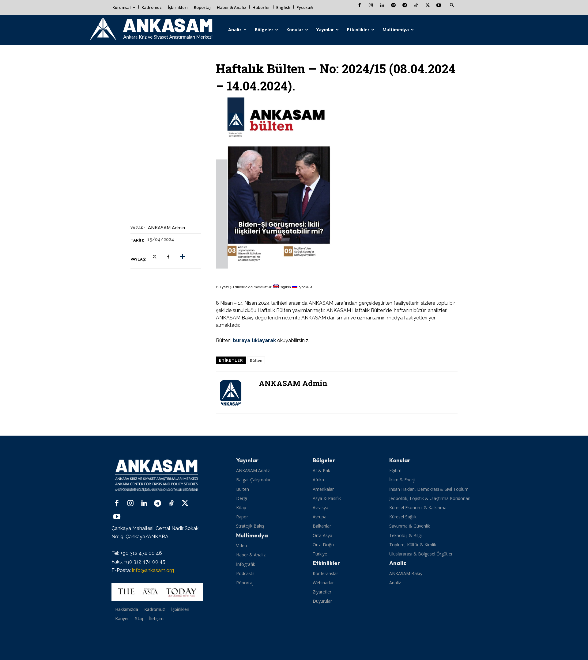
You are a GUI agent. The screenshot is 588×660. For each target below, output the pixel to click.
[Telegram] (405, 6)
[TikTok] (416, 6)
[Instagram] (371, 6)
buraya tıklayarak (254, 340)
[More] (182, 257)
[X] (427, 6)
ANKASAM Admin (166, 228)
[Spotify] (393, 6)
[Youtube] (439, 6)
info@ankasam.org (153, 570)
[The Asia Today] (157, 592)
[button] (451, 5)
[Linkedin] (382, 6)
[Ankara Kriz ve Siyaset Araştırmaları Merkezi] (151, 29)
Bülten (256, 360)
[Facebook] (359, 6)
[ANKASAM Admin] (234, 392)
